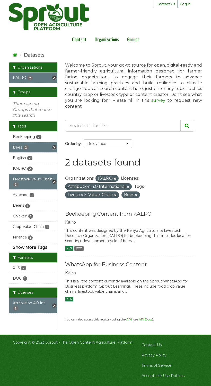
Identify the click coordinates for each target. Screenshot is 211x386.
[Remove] (115, 178)
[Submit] (187, 126)
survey (158, 100)
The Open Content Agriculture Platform (97, 342)
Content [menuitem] (79, 39)
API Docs (145, 319)
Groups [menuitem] (133, 39)
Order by (73, 143)
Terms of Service (156, 365)
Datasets (34, 55)
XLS (69, 248)
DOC (79, 248)
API (129, 319)
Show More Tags (30, 247)
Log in (185, 4)
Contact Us (165, 4)
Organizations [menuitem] (107, 39)
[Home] (15, 55)
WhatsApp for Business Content (106, 264)
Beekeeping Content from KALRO (108, 214)
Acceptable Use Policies (163, 375)
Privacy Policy (154, 355)
